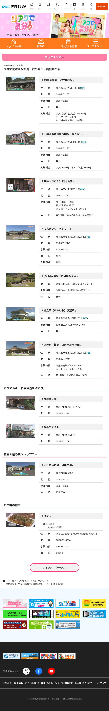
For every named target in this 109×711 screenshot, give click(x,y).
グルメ (83, 9)
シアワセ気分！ (23, 580)
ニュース (48, 9)
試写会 (74, 9)
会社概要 (7, 683)
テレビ (31, 9)
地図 (82, 88)
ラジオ (40, 9)
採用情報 (18, 683)
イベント (66, 9)
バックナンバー (39, 580)
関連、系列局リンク (50, 683)
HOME (4, 581)
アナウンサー (57, 9)
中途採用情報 (32, 683)
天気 (91, 9)
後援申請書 (67, 683)
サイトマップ (100, 683)
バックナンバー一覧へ (54, 567)
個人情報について (83, 683)
